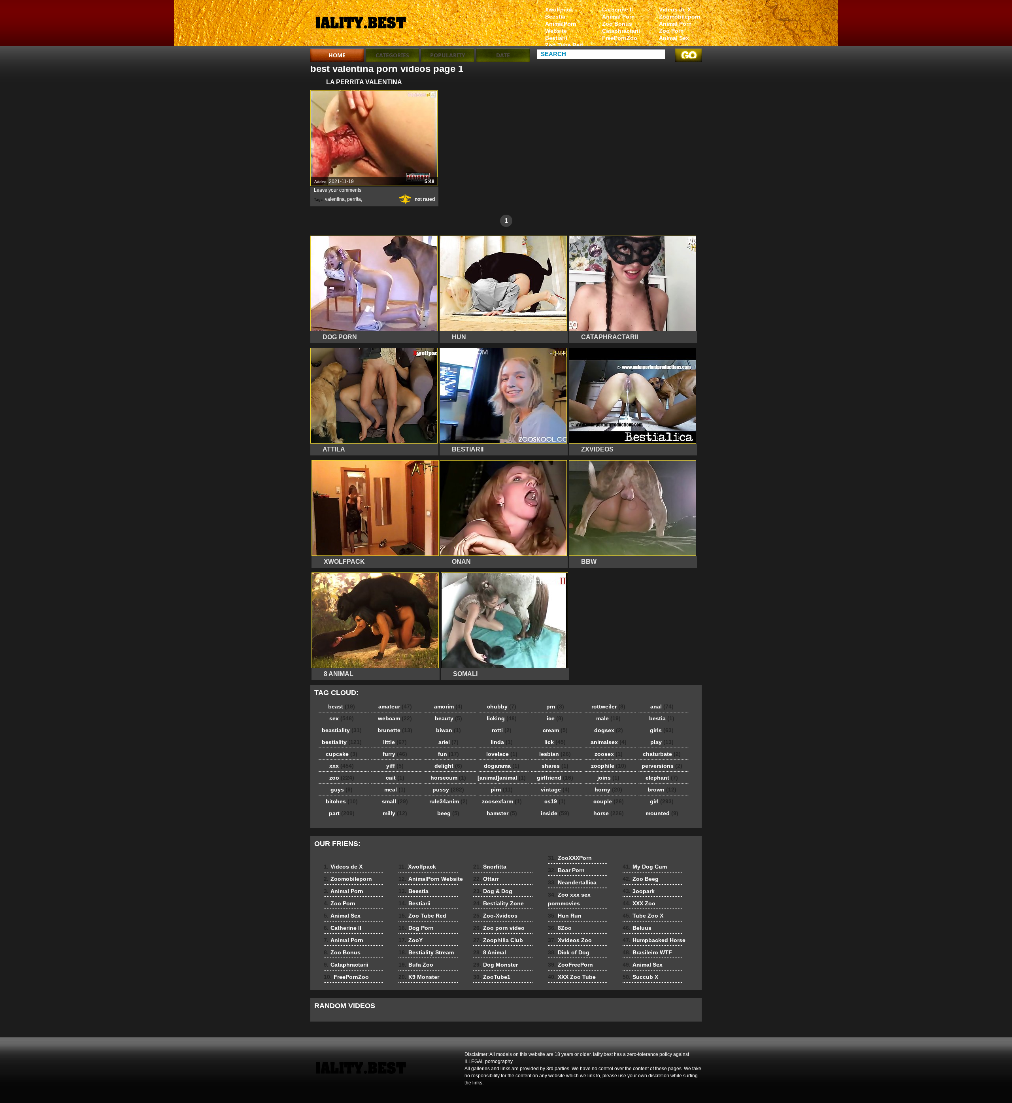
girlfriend (555, 777)
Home (337, 55)
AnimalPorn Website (560, 27)
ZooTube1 (491, 977)
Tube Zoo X (643, 915)
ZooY (410, 940)
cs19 (555, 801)
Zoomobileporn (679, 16)
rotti (502, 730)
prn (555, 706)
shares (555, 766)
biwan (448, 730)
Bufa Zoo (415, 964)
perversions (662, 766)
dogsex (608, 730)
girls (662, 730)
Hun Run (565, 915)
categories (392, 55)
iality (360, 25)
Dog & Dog (492, 891)
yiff (395, 766)
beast (341, 706)
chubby (501, 706)
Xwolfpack (559, 9)
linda (502, 742)
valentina (335, 199)
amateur (395, 706)
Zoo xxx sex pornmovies (569, 899)
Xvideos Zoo (570, 940)
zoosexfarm (502, 801)
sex (341, 718)
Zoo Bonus (617, 24)
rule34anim (448, 801)
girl (662, 801)
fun (448, 754)
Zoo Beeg (641, 879)
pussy (448, 789)
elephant (662, 777)
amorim (448, 706)
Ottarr (485, 879)
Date (503, 55)
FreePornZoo (619, 38)
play (662, 742)
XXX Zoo (639, 903)
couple (608, 801)
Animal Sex (674, 38)
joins (608, 777)
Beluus (637, 928)
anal (662, 706)
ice (555, 718)
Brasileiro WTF (647, 952)
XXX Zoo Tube (572, 977)
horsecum (448, 777)
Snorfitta (489, 866)
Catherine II (617, 9)
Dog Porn (416, 928)
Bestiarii (556, 38)
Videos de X (675, 9)
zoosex (609, 754)
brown (662, 789)
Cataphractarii (621, 31)
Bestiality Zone (498, 903)
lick (555, 742)
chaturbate (662, 754)
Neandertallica (572, 882)
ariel (448, 742)
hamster (502, 813)
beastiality (342, 730)
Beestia (555, 16)
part (342, 813)
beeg (448, 813)
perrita (354, 199)
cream (555, 730)
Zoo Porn (671, 31)
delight (448, 766)
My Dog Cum (645, 866)
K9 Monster (418, 977)
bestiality (342, 742)
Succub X (640, 977)
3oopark (639, 891)
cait (395, 777)
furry (395, 754)
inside (555, 813)
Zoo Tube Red (564, 45)
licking (502, 718)
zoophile (608, 766)
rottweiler (608, 706)
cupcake (341, 754)
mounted (662, 813)
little (395, 742)
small (395, 801)
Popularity (447, 55)
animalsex (609, 742)
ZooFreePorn (570, 964)
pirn (502, 789)
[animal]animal (502, 777)
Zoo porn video (499, 928)
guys (341, 789)
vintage (555, 789)
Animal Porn (675, 24)
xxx (341, 766)
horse (608, 813)
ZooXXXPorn (570, 858)
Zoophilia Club (498, 940)
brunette (395, 730)
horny (608, 789)
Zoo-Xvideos (495, 915)
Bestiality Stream (426, 952)
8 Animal (489, 952)
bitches (342, 801)
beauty (448, 718)
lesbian (555, 754)
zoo (341, 777)
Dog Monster (495, 964)
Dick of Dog (568, 952)
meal (395, 789)
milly (395, 813)
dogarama (501, 766)
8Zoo (560, 928)
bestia (661, 718)
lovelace (501, 754)
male (608, 718)
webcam (395, 718)
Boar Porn (566, 870)
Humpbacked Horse (654, 940)
